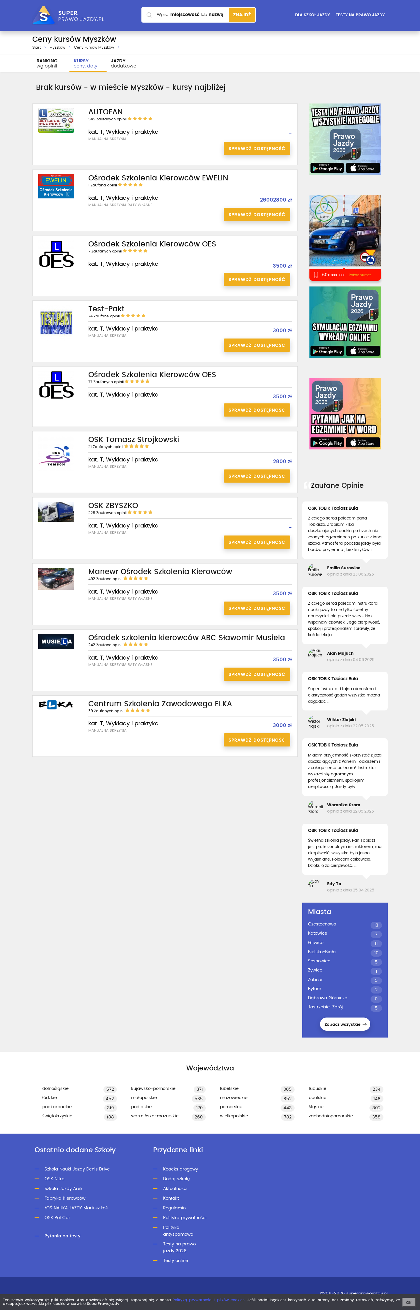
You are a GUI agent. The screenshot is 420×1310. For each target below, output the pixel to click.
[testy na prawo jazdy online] (345, 139)
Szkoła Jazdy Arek (64, 1188)
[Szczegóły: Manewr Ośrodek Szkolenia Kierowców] (56, 589)
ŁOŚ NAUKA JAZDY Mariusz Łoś (76, 1208)
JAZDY (123, 63)
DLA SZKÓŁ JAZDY (312, 15)
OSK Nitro (54, 1179)
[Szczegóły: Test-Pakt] (56, 340)
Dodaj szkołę (176, 1179)
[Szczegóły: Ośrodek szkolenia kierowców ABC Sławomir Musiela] (56, 648)
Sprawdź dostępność (257, 149)
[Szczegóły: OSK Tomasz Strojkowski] (56, 470)
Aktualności (175, 1188)
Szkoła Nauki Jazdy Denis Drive (77, 1169)
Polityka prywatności (185, 1218)
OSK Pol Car (57, 1218)
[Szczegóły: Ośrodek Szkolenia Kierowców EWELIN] (56, 197)
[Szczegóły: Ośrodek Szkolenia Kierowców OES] (56, 268)
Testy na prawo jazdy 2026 (179, 1247)
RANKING (47, 63)
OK (409, 1303)
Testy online (175, 1261)
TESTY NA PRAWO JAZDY (360, 15)
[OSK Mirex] (345, 237)
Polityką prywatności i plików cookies (209, 1300)
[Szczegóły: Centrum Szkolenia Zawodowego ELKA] (56, 709)
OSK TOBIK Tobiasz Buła (333, 508)
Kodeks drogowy (180, 1169)
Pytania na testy (63, 1236)
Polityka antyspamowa (178, 1231)
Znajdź (242, 15)
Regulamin (174, 1208)
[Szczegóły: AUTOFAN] (56, 131)
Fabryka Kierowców (65, 1198)
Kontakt (171, 1198)
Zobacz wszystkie (343, 1025)
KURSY (85, 63)
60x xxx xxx (333, 275)
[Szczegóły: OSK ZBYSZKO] (56, 520)
